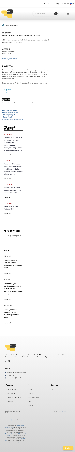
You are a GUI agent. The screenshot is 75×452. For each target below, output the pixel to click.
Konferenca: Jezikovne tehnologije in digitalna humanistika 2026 (12, 190)
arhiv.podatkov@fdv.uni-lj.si (17, 442)
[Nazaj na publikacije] (3, 25)
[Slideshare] (9, 361)
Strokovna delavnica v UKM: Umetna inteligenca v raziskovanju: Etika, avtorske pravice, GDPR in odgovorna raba (13, 169)
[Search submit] (56, 13)
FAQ (61, 3)
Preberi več (7, 155)
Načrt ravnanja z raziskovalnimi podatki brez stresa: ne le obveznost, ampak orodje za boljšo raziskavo (13, 289)
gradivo (8, 90)
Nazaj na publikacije (12, 25)
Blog (57, 3)
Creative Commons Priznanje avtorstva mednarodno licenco (20, 103)
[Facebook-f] (5, 361)
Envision (64, 412)
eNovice (66, 3)
